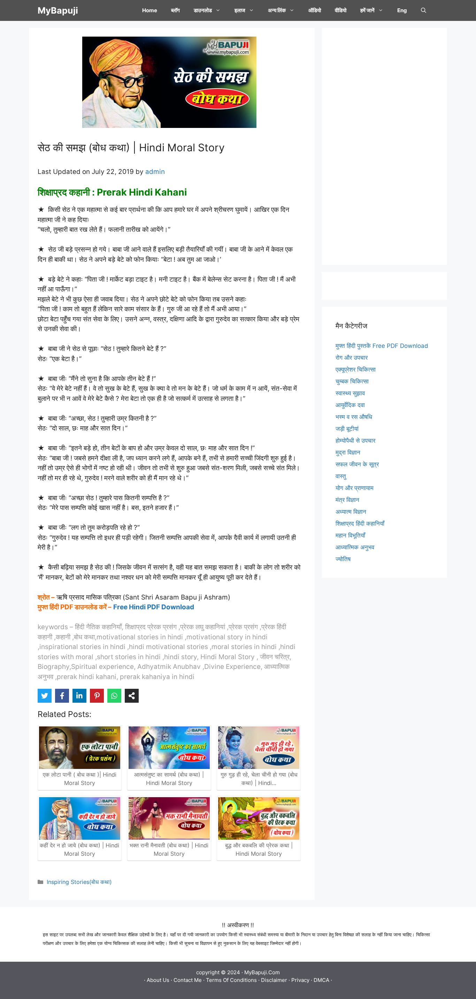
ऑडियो (314, 10)
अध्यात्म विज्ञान (351, 511)
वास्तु (341, 476)
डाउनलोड (203, 10)
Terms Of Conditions (231, 980)
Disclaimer (274, 980)
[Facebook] (62, 696)
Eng (402, 10)
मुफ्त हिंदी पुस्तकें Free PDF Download (382, 345)
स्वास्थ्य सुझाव (350, 393)
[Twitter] (45, 696)
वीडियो (340, 10)
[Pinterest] (97, 696)
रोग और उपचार (352, 357)
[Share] (132, 696)
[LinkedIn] (79, 696)
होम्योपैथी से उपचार (355, 440)
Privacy (300, 980)
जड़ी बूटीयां (347, 428)
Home (149, 10)
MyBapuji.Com (262, 972)
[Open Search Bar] (423, 10)
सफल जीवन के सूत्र (357, 464)
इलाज (240, 10)
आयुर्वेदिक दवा (350, 405)
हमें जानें (367, 10)
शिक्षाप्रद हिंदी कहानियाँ (360, 523)
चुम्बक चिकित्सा (352, 381)
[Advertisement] (384, 146)
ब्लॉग (175, 10)
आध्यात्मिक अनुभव (355, 547)
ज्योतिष (343, 559)
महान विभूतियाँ (350, 535)
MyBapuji (58, 10)
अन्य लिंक (277, 10)
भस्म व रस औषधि (354, 416)
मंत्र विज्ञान (347, 499)
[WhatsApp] (114, 696)
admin (155, 172)
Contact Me (188, 980)
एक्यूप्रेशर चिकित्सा (356, 369)
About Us (158, 980)
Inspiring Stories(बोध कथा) (79, 881)
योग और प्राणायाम (355, 488)
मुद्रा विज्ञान (348, 452)
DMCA (321, 980)
